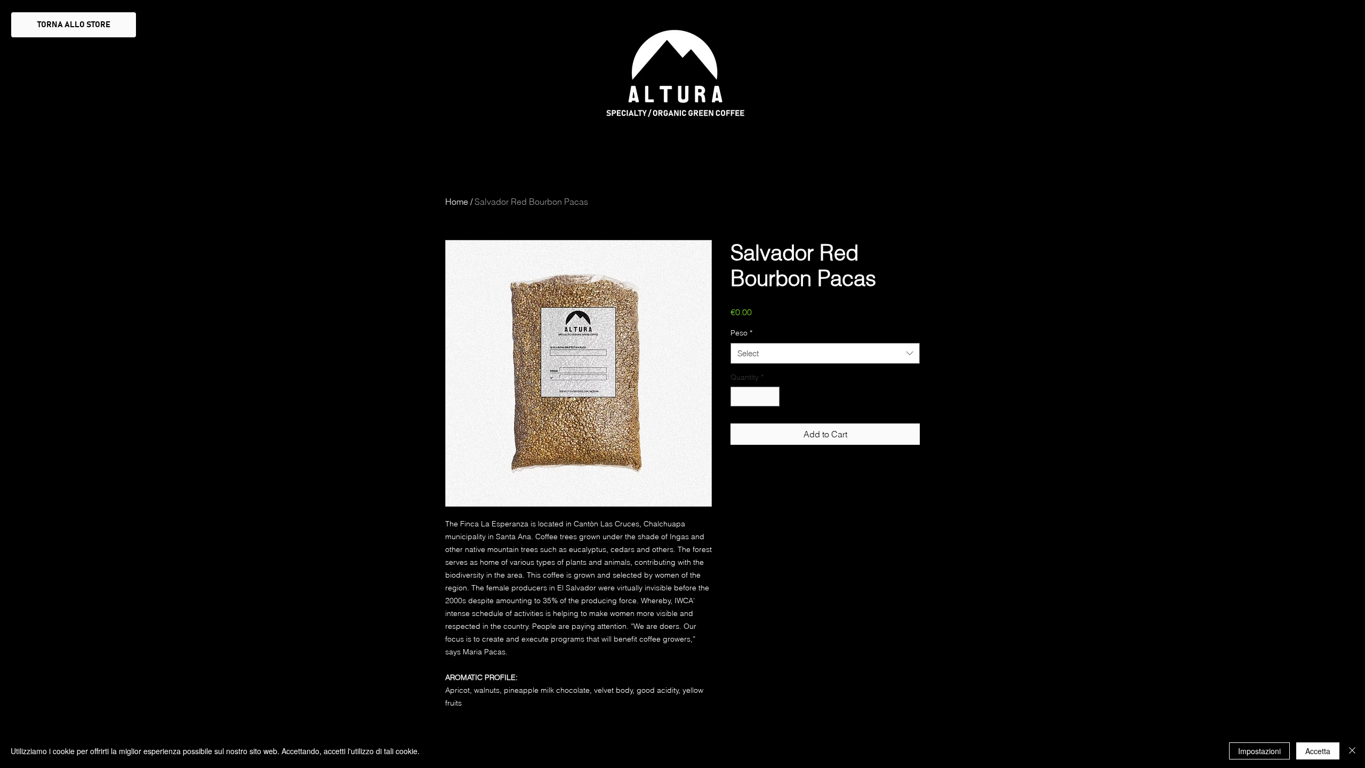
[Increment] (771, 396)
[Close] (1352, 750)
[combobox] (825, 353)
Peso (741, 333)
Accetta (1317, 751)
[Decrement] (738, 396)
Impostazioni (1259, 751)
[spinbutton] (755, 396)
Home (456, 201)
